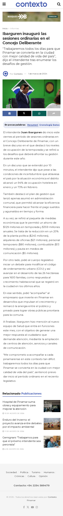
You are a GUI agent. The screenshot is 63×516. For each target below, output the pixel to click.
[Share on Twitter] (24, 113)
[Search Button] (58, 4)
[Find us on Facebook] (24, 507)
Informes (14, 28)
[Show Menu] (4, 4)
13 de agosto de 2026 (14, 413)
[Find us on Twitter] (28, 507)
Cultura (31, 476)
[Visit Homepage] (31, 4)
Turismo (36, 472)
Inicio (5, 28)
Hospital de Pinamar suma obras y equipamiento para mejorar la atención (19, 405)
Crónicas (19, 476)
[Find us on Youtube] (32, 507)
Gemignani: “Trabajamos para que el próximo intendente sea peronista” (21, 441)
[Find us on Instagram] (37, 507)
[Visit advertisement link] (31, 19)
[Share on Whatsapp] (39, 113)
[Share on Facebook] (10, 113)
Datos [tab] (55, 125)
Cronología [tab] (44, 125)
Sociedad (11, 472)
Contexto (18, 73)
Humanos (49, 472)
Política (24, 472)
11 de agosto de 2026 (14, 431)
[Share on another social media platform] (54, 113)
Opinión (43, 476)
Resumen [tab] (31, 125)
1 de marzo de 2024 (37, 73)
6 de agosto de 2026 (14, 449)
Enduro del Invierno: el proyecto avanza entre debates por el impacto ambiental (22, 423)
